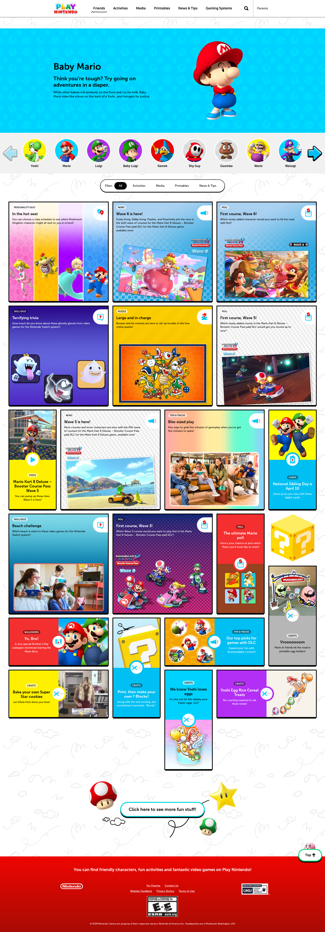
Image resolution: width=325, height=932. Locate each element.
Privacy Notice (165, 891)
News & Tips (207, 185)
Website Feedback (141, 891)
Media (160, 185)
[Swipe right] (314, 153)
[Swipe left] (10, 153)
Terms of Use (187, 891)
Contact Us (171, 885)
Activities (139, 185)
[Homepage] (69, 8)
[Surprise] (292, 538)
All (120, 185)
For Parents (153, 885)
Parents (262, 8)
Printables (182, 185)
